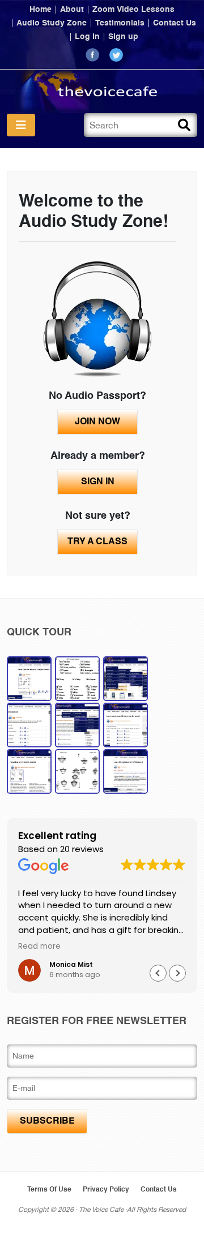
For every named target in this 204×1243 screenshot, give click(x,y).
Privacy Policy (106, 1189)
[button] (177, 973)
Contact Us (174, 23)
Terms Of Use (49, 1189)
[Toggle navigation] (21, 125)
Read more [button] (39, 946)
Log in (87, 37)
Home (40, 10)
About (72, 10)
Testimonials (119, 23)
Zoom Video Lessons (133, 10)
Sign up (123, 37)
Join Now (97, 422)
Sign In (97, 482)
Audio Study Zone (51, 23)
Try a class (97, 542)
